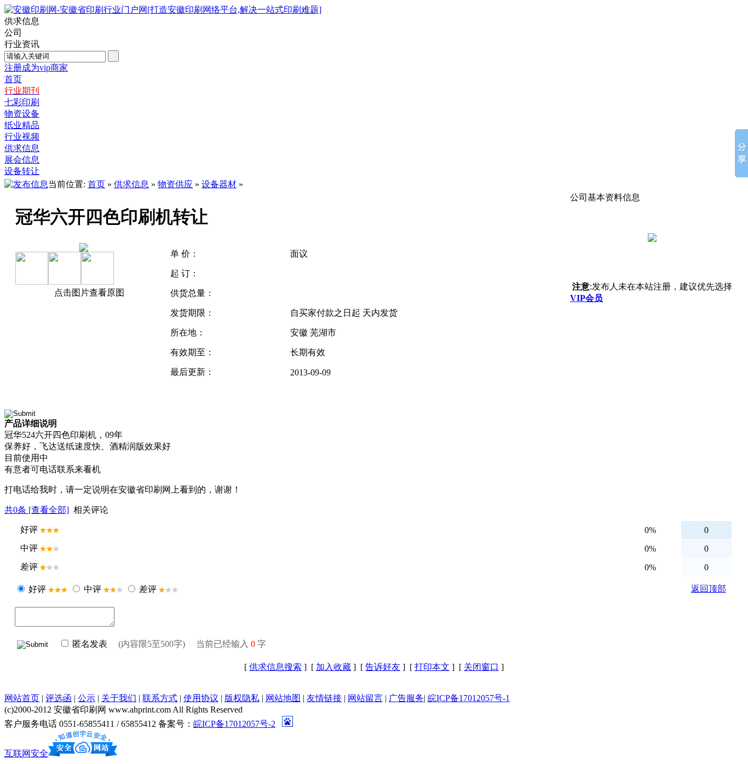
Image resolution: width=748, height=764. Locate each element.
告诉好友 (382, 667)
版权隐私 (242, 698)
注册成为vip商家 (36, 67)
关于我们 (118, 698)
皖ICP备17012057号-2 (234, 723)
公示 (86, 698)
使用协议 (200, 698)
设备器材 (219, 184)
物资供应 (175, 184)
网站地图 (283, 698)
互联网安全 (26, 753)
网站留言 (365, 698)
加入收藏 (333, 667)
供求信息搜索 (275, 667)
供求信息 (131, 184)
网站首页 (21, 698)
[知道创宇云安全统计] (82, 753)
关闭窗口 (481, 667)
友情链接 (324, 698)
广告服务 (406, 698)
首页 (96, 184)
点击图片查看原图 (88, 292)
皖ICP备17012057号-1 (469, 698)
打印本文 (432, 667)
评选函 (58, 698)
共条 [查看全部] (36, 509)
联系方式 (159, 698)
